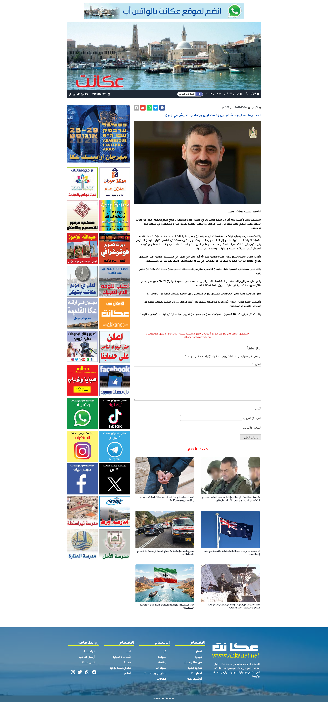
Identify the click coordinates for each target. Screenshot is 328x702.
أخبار (199, 651)
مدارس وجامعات (155, 673)
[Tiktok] (70, 94)
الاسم (258, 408)
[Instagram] (74, 94)
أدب (128, 651)
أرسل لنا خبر (87, 657)
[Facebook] (86, 94)
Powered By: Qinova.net (164, 699)
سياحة (162, 657)
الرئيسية (89, 651)
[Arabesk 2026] (98, 161)
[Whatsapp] (82, 94)
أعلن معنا (88, 662)
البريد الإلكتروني (252, 418)
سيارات (161, 668)
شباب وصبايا (122, 657)
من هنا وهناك (193, 662)
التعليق (256, 364)
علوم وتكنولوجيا (120, 668)
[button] (162, 108)
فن (164, 651)
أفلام (127, 673)
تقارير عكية (195, 668)
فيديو (198, 657)
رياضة (162, 662)
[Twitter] (78, 94)
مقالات (161, 679)
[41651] (164, 17)
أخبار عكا (196, 673)
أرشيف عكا (194, 679)
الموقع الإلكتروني (251, 427)
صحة (127, 662)
